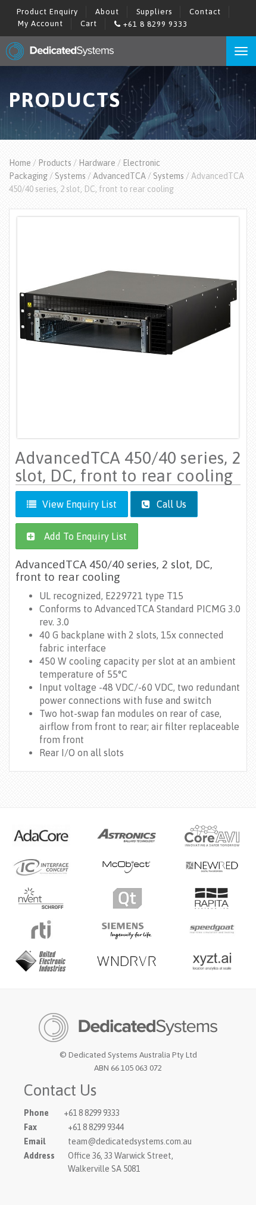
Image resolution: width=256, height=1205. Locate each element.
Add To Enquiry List (85, 536)
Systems (70, 176)
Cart (88, 23)
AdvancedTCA (119, 176)
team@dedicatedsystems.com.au (130, 1141)
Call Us (170, 504)
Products (54, 163)
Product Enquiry (47, 11)
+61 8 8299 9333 (154, 24)
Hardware (97, 163)
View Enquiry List (79, 504)
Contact (205, 11)
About (107, 11)
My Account (40, 23)
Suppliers (154, 11)
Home (20, 163)
